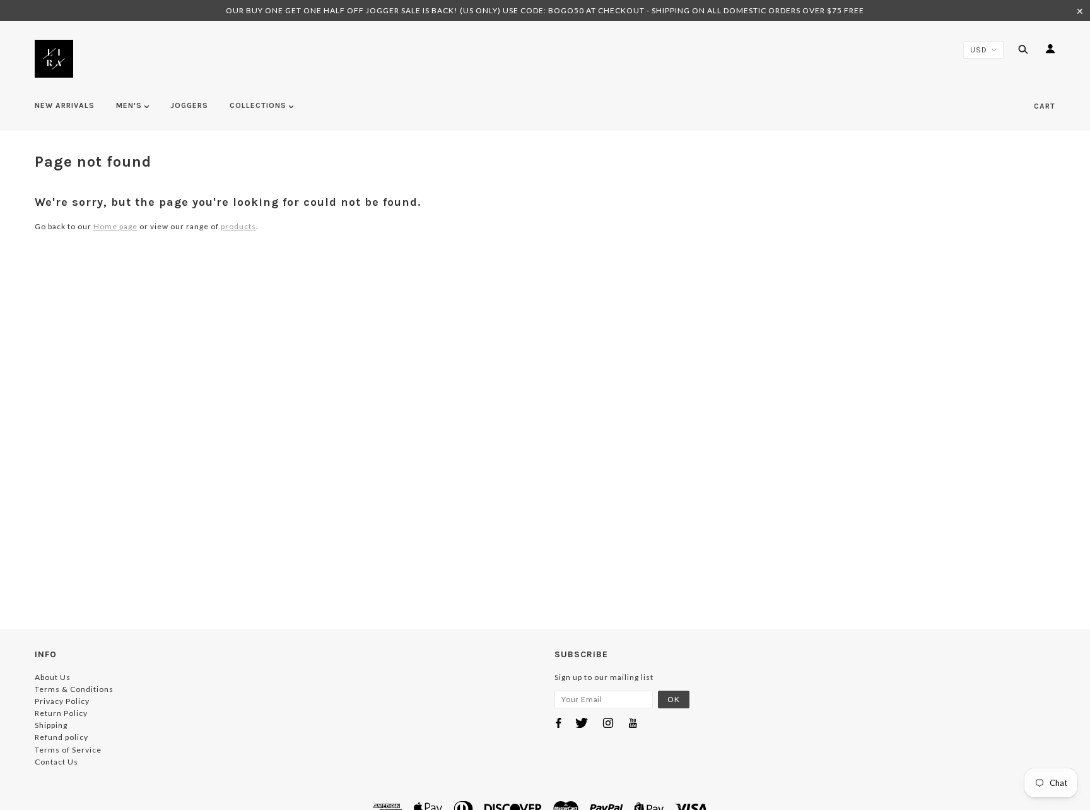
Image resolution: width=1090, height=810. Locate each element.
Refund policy (61, 737)
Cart (1044, 106)
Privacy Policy (62, 701)
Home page (115, 226)
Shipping (51, 725)
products (238, 226)
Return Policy (61, 713)
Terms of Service (68, 749)
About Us (53, 677)
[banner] (54, 59)
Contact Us (56, 761)
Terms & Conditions (74, 689)
